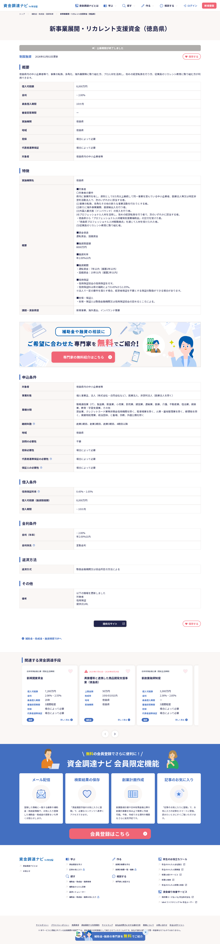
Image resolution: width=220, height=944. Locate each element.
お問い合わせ (161, 925)
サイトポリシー (42, 925)
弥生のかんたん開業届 (171, 869)
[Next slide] (115, 734)
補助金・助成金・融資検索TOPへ (43, 638)
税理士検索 (166, 879)
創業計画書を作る (123, 864)
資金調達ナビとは (89, 5)
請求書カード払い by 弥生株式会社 (176, 897)
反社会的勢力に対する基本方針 (128, 925)
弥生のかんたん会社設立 (172, 864)
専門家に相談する (123, 881)
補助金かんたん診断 (77, 886)
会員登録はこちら (110, 833)
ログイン (192, 5)
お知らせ (26, 871)
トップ (22, 14)
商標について (148, 925)
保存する (193, 56)
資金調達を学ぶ (75, 864)
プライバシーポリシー (60, 925)
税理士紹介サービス (170, 874)
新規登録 (209, 5)
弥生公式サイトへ (177, 925)
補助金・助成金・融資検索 (42, 14)
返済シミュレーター (77, 892)
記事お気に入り (75, 869)
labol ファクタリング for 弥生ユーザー (178, 902)
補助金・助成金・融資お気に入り (82, 897)
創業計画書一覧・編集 (125, 869)
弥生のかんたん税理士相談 (173, 885)
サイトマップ (107, 925)
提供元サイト (110, 624)
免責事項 (75, 925)
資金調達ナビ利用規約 (90, 925)
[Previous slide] (105, 734)
